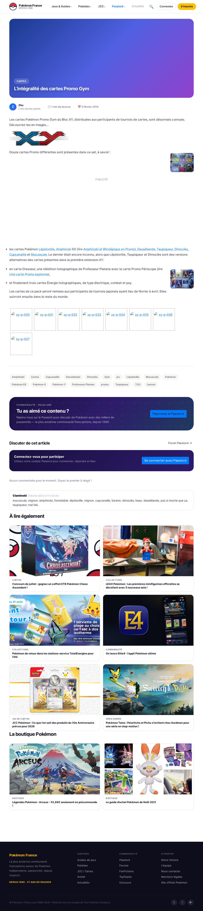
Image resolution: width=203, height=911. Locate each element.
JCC (101, 6)
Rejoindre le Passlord (168, 414)
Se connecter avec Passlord (165, 460)
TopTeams (125, 876)
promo (105, 384)
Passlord (118, 6)
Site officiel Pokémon (174, 882)
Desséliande (146, 249)
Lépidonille (47, 249)
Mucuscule (39, 254)
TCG (137, 384)
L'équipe (166, 865)
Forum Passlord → (180, 443)
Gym (107, 376)
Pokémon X (39, 384)
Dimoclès (181, 249)
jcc (118, 376)
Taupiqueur (165, 249)
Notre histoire (169, 859)
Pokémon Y (59, 384)
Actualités (138, 6)
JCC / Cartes (85, 871)
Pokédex (84, 6)
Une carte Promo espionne (28, 274)
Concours (125, 882)
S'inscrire (187, 6)
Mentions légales (171, 876)
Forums (123, 865)
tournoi (151, 384)
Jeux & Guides (62, 6)
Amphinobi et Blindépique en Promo (109, 249)
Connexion (166, 6)
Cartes (35, 376)
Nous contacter (170, 871)
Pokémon (170, 376)
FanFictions (126, 871)
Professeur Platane (83, 384)
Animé (81, 876)
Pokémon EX (19, 384)
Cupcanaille (17, 254)
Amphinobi (63, 249)
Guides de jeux (86, 859)
